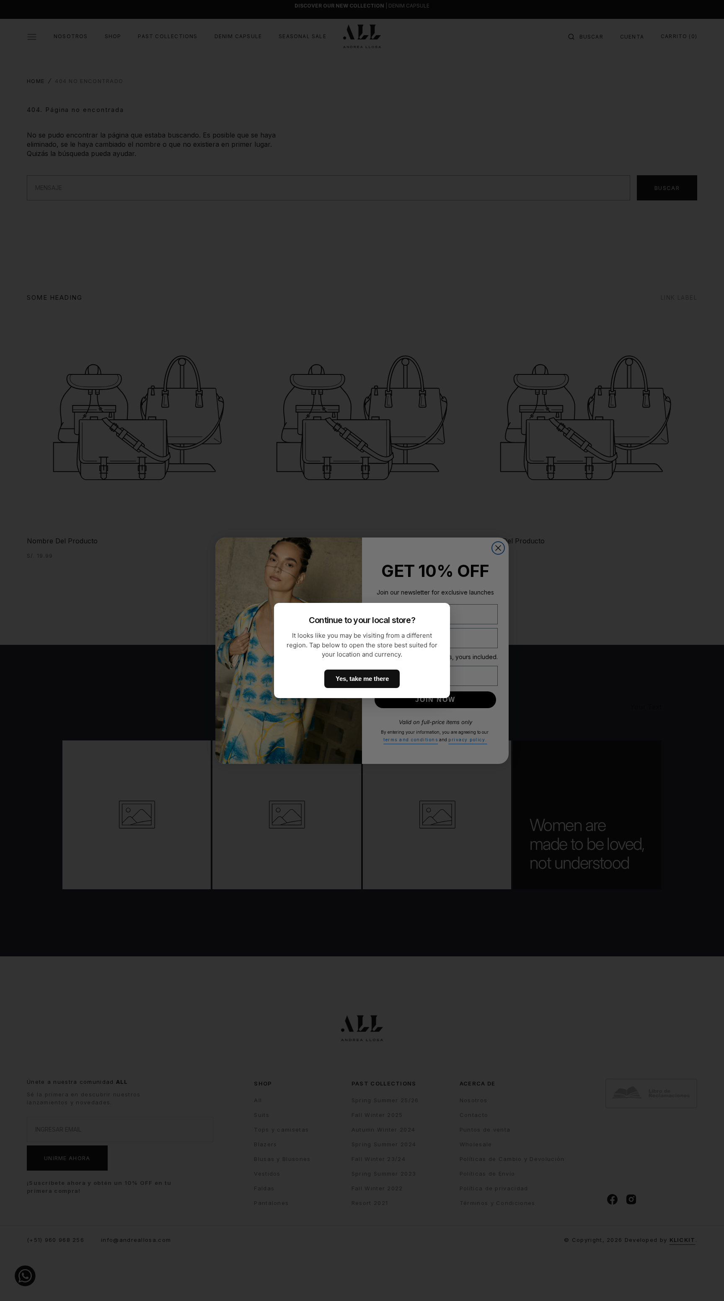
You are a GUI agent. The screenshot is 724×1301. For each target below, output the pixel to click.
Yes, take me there (362, 678)
